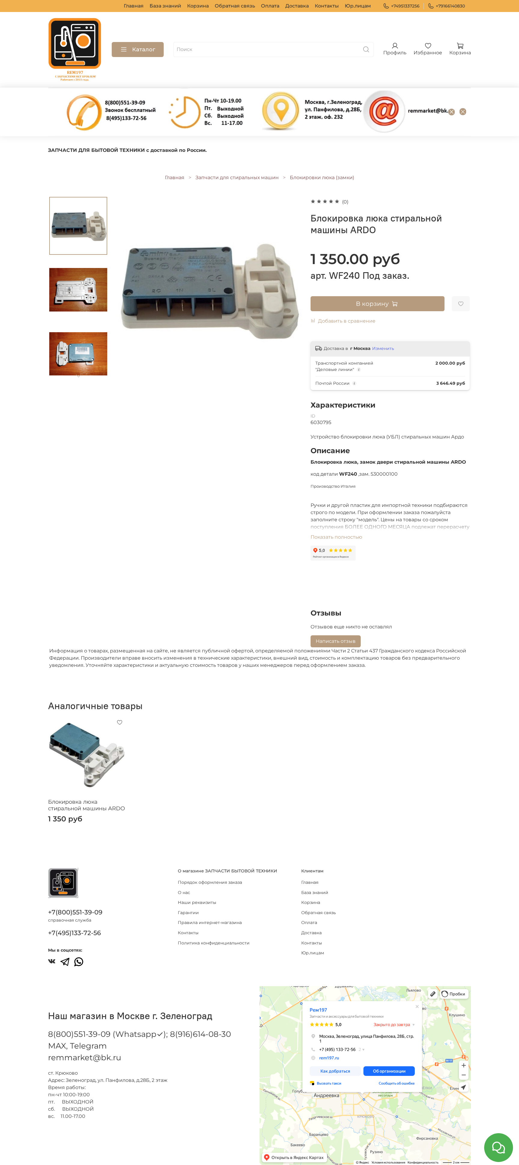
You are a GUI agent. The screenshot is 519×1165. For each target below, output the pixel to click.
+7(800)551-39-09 (75, 912)
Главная (134, 6)
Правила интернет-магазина (210, 922)
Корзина (198, 6)
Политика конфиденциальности (214, 943)
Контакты (327, 6)
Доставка (297, 6)
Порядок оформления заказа (210, 882)
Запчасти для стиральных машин (237, 177)
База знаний (165, 6)
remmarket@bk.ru (84, 1057)
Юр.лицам (358, 6)
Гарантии (188, 912)
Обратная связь (235, 6)
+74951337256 (405, 6)
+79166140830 (450, 6)
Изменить (383, 348)
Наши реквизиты (197, 902)
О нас (184, 892)
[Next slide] (78, 376)
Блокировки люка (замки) (322, 177)
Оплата (270, 6)
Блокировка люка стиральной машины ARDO (86, 805)
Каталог (143, 49)
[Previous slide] (127, 290)
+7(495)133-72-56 (74, 933)
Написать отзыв (336, 641)
